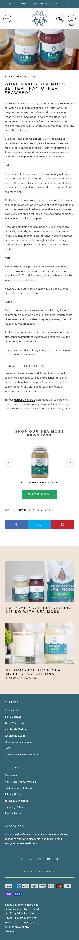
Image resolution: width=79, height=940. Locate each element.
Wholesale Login (15, 735)
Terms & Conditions (16, 800)
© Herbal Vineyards (39, 871)
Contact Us (11, 710)
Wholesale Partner (16, 729)
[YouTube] (48, 859)
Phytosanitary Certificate (19, 788)
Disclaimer (11, 775)
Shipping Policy (14, 807)
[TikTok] (57, 859)
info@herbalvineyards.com (21, 843)
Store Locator (13, 716)
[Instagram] (39, 859)
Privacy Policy (13, 794)
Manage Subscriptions (18, 741)
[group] (39, 464)
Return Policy (13, 813)
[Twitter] (39, 524)
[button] (9, 463)
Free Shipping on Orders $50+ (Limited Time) (39, 4)
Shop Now (39, 494)
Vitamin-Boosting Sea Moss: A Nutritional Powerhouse (33, 674)
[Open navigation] (7, 18)
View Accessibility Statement (22, 754)
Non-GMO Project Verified (20, 781)
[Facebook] (16, 524)
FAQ (7, 748)
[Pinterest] (62, 524)
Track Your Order (15, 722)
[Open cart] (72, 18)
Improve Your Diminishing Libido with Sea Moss (39, 610)
